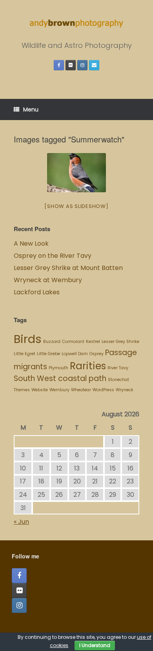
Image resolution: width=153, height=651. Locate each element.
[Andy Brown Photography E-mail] (94, 65)
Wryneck (124, 390)
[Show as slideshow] (76, 206)
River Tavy (117, 368)
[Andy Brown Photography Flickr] (71, 65)
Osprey (96, 354)
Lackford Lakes (37, 292)
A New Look (31, 243)
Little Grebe (48, 354)
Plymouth (58, 368)
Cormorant (73, 342)
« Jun (21, 521)
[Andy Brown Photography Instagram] (82, 65)
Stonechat (118, 380)
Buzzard (51, 342)
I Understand (94, 645)
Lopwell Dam (75, 354)
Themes (22, 390)
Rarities (88, 366)
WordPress (103, 390)
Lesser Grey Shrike (120, 342)
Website (39, 390)
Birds (28, 339)
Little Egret (24, 354)
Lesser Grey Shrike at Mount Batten (68, 267)
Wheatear (81, 390)
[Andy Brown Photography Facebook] (59, 65)
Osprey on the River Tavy (52, 255)
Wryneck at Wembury (49, 279)
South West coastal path (60, 378)
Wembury (59, 390)
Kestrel (93, 342)
